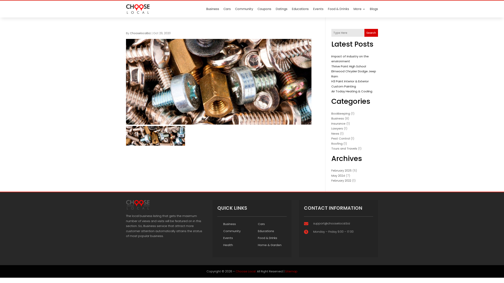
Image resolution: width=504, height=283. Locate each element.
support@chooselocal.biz (331, 223)
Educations (300, 9)
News (335, 133)
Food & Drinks (338, 9)
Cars (227, 9)
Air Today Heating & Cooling (351, 91)
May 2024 (338, 176)
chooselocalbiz (140, 33)
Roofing (337, 144)
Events (318, 9)
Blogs (374, 9)
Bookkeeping (340, 113)
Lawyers (337, 128)
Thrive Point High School (348, 66)
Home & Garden (270, 245)
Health (228, 245)
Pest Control (340, 138)
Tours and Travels (344, 148)
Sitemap (291, 271)
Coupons (264, 9)
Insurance (338, 123)
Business (212, 9)
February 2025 (341, 170)
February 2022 (341, 180)
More (357, 9)
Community (244, 9)
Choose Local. (246, 271)
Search (371, 33)
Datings (281, 9)
